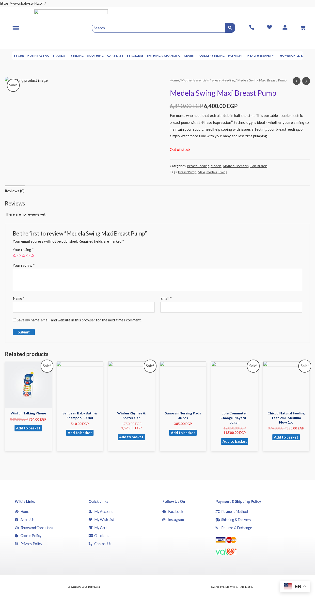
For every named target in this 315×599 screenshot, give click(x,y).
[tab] (15, 191)
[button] (16, 28)
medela (211, 172)
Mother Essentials (195, 80)
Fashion (234, 55)
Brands (59, 55)
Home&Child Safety (296, 55)
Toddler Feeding (211, 55)
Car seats (115, 55)
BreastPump (187, 172)
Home (174, 80)
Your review (24, 265)
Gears (189, 55)
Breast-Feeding (223, 80)
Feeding (77, 55)
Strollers (135, 55)
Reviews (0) (15, 191)
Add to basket (28, 428)
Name (19, 298)
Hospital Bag (38, 55)
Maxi (201, 172)
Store (19, 55)
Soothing (95, 55)
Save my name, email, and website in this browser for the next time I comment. (79, 320)
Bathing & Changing (163, 55)
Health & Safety (260, 55)
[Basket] (303, 28)
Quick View (28, 404)
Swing (223, 172)
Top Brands (258, 166)
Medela (216, 166)
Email (166, 298)
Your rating (23, 249)
